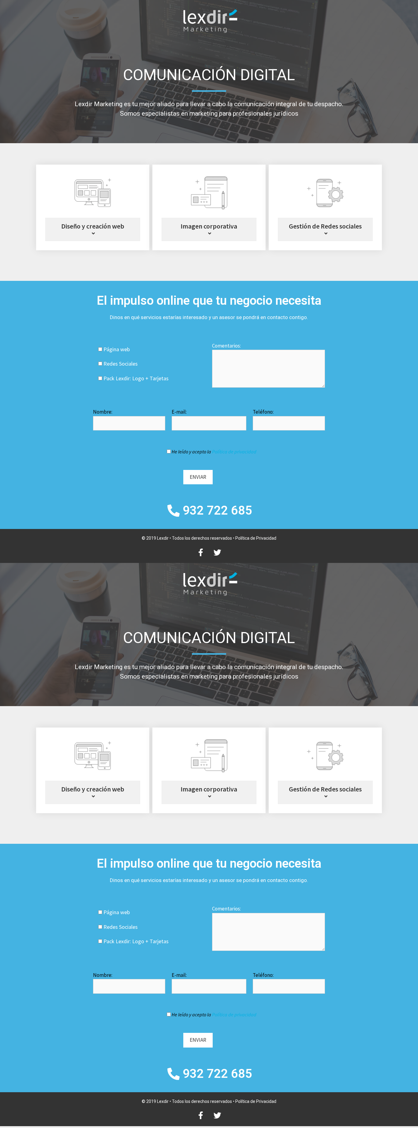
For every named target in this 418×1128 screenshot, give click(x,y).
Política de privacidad (234, 452)
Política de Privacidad (255, 538)
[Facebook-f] (200, 552)
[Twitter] (217, 552)
